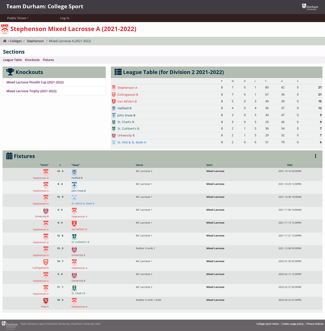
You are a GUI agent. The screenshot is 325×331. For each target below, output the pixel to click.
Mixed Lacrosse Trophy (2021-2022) (31, 91)
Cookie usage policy (292, 323)
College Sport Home (267, 323)
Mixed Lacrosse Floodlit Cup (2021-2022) (34, 82)
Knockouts (32, 60)
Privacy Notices (314, 323)
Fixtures (48, 60)
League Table (12, 60)
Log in (64, 18)
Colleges (16, 41)
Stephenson (35, 41)
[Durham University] (310, 7)
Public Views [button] (16, 18)
